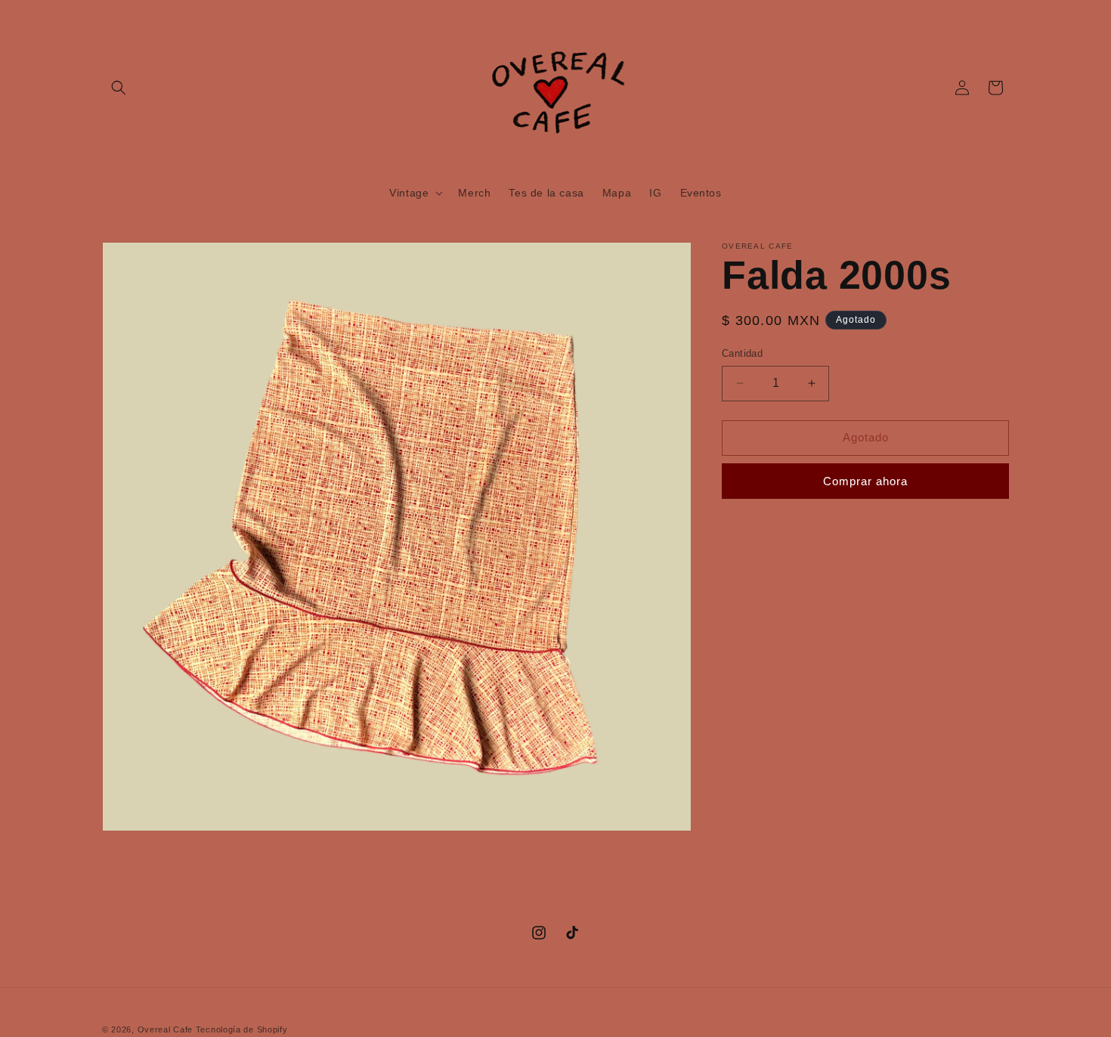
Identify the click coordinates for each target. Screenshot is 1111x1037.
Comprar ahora (865, 480)
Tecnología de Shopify (242, 1029)
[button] (118, 87)
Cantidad (742, 353)
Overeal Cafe (165, 1029)
